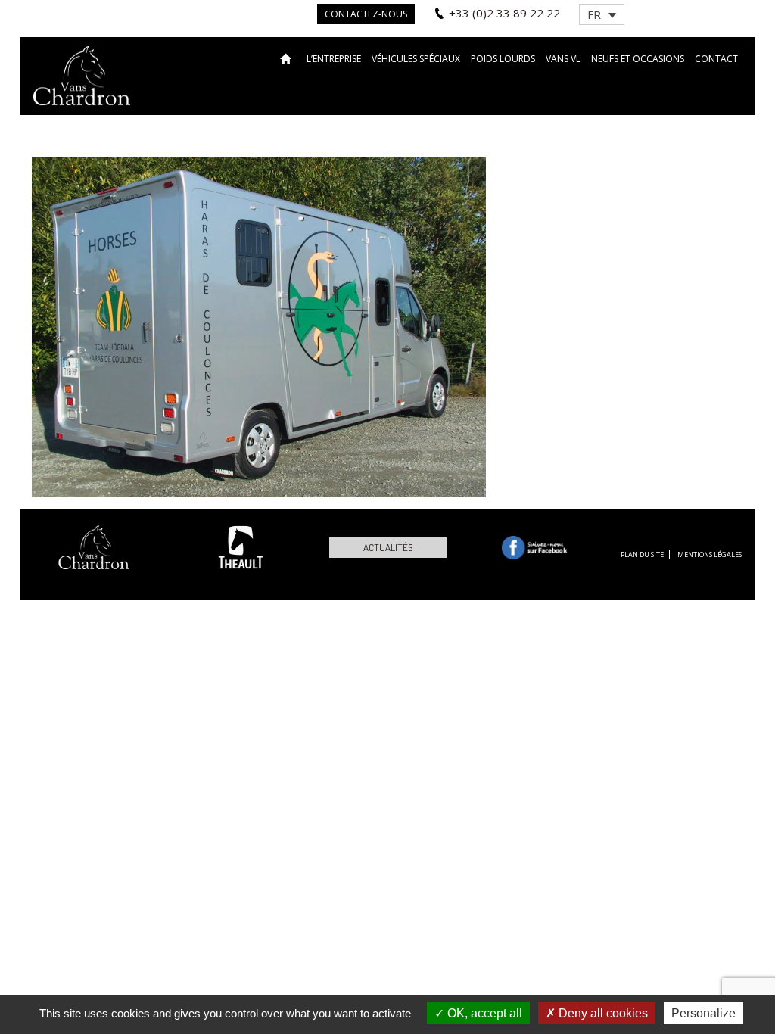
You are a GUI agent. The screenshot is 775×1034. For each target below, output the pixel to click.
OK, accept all (483, 1013)
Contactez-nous (366, 14)
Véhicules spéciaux (416, 58)
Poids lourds (503, 58)
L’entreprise (334, 58)
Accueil (288, 58)
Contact (716, 58)
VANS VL (563, 58)
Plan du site (642, 554)
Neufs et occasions (637, 58)
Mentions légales (709, 554)
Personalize (703, 1013)
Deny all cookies (602, 1013)
